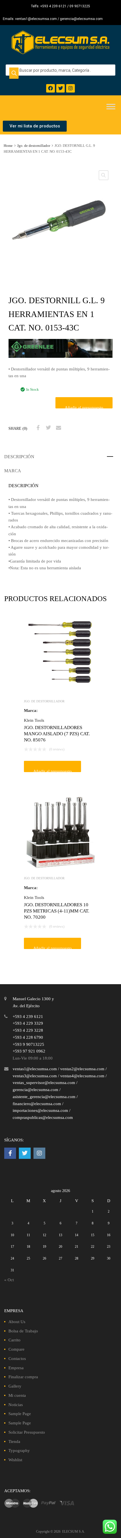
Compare (16, 1349)
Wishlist (15, 1460)
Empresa (16, 1368)
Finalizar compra (23, 1377)
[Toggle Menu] (110, 106)
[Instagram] (70, 88)
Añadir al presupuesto (84, 406)
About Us (16, 1321)
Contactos (17, 1358)
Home (8, 146)
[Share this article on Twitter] (47, 427)
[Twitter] (60, 88)
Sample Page (19, 1413)
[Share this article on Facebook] (37, 427)
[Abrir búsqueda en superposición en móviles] (60, 70)
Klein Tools (34, 720)
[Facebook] (50, 88)
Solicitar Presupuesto (26, 1432)
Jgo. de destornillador (33, 146)
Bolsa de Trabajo (23, 1331)
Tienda (14, 1441)
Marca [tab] (12, 470)
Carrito (14, 1340)
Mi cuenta (17, 1395)
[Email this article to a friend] (57, 427)
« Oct (9, 1280)
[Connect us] (10, 1153)
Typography (19, 1450)
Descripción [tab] (19, 456)
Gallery (14, 1386)
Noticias (15, 1404)
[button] (103, 175)
